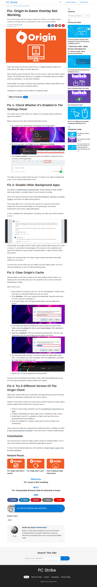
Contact (46, 577)
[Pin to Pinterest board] (56, 25)
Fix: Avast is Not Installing (36, 482)
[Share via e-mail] (59, 25)
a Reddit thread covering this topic (27, 190)
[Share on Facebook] (49, 25)
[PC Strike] (11, 2)
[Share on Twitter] (52, 25)
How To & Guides (70, 2)
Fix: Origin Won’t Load (35, 471)
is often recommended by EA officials (19, 430)
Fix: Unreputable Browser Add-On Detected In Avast (36, 490)
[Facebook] (13, 536)
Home (7, 6)
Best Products (84, 2)
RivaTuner (53, 197)
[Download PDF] (63, 25)
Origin (9, 520)
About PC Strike (36, 577)
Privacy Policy (65, 577)
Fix (60, 2)
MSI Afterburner (43, 197)
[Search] (65, 558)
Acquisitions (55, 577)
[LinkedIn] (15, 536)
